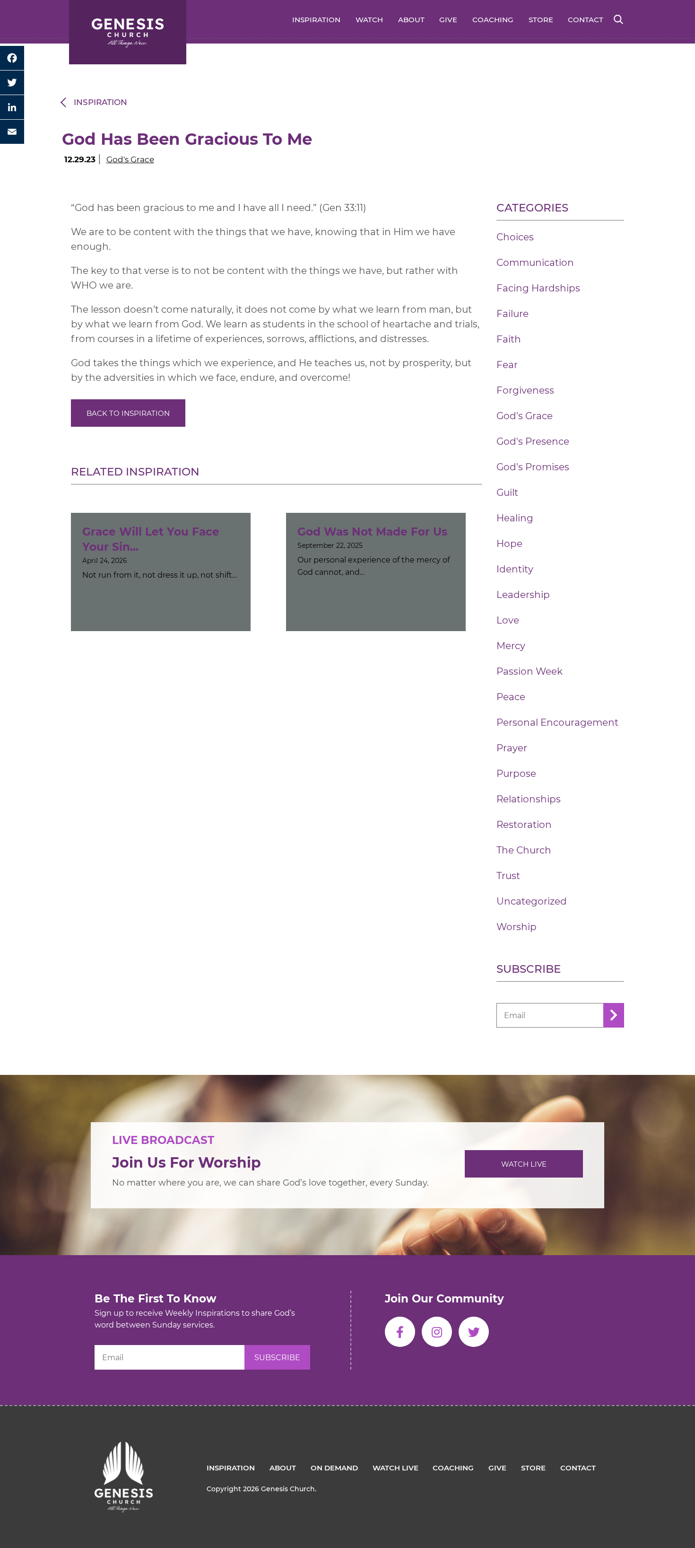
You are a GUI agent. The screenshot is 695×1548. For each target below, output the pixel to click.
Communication (535, 262)
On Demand (334, 1467)
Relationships (528, 799)
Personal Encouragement (557, 722)
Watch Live (524, 1164)
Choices (515, 237)
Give (448, 19)
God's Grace (130, 159)
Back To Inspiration (128, 413)
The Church (523, 850)
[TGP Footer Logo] (124, 1448)
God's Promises (532, 467)
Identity (514, 569)
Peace (510, 697)
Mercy (510, 645)
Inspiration (316, 19)
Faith (508, 339)
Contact (585, 19)
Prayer (511, 748)
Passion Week (529, 671)
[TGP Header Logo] (127, 32)
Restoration (524, 824)
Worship (516, 926)
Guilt (507, 492)
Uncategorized (531, 901)
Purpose (516, 773)
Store (541, 19)
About (411, 19)
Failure (512, 313)
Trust (508, 875)
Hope (509, 543)
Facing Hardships (538, 288)
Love (507, 620)
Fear (507, 364)
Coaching (492, 19)
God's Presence (532, 441)
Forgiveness (525, 390)
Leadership (523, 594)
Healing (514, 518)
